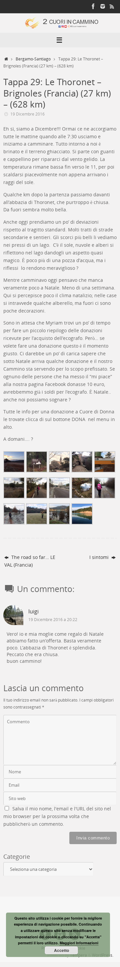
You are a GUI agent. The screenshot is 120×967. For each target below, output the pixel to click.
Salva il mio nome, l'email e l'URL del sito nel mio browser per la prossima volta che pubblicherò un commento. (57, 816)
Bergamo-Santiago (33, 59)
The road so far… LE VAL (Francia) (29, 561)
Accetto (61, 950)
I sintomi (99, 557)
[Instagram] (102, 6)
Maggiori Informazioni (79, 942)
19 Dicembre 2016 (27, 114)
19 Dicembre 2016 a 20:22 (52, 619)
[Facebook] (93, 6)
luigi (33, 611)
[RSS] (112, 6)
